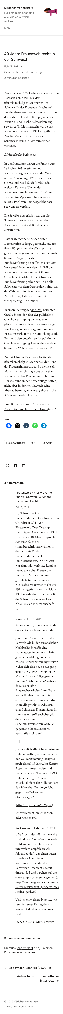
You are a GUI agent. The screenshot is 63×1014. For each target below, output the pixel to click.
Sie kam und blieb (27, 828)
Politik (33, 442)
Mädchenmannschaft (18, 8)
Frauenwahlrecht (15, 442)
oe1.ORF (36, 310)
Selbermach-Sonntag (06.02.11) (30, 967)
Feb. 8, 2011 (34, 618)
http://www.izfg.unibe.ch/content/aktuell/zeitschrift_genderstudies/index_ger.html (37, 887)
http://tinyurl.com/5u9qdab (34, 805)
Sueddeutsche (17, 215)
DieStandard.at (13, 154)
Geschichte (11, 72)
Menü (7, 28)
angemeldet (25, 948)
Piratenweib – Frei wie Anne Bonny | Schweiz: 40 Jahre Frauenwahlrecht (33, 497)
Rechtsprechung (31, 72)
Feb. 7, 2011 (22, 507)
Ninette (20, 619)
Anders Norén (25, 1006)
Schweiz (47, 442)
